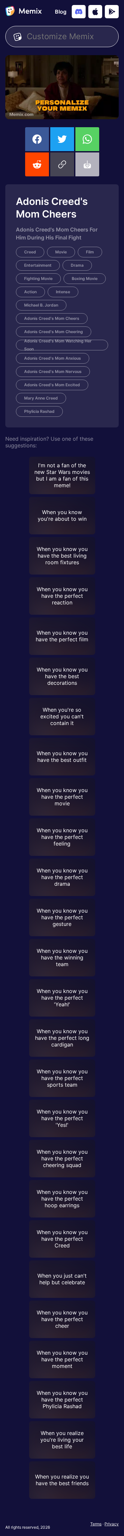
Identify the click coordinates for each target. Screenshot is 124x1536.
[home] (23, 11)
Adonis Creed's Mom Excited (52, 384)
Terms (96, 1523)
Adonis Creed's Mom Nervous (53, 371)
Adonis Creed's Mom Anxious (52, 358)
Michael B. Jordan (41, 305)
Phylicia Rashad (39, 411)
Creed (30, 251)
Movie (61, 251)
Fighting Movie (38, 278)
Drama (77, 265)
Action (30, 291)
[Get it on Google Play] (112, 11)
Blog (60, 11)
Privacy (111, 1523)
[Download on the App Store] (95, 11)
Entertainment (38, 265)
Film (90, 251)
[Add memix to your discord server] (79, 11)
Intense (63, 291)
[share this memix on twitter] (62, 139)
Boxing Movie (85, 278)
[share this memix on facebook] (37, 139)
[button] (62, 164)
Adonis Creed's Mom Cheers (51, 318)
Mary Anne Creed (41, 398)
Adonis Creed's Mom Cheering (53, 331)
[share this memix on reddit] (37, 164)
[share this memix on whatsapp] (87, 139)
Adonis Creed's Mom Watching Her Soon (58, 345)
